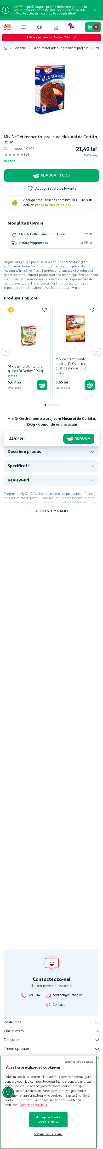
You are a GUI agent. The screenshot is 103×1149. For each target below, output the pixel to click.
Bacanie (20, 48)
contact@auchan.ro (67, 995)
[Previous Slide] (6, 351)
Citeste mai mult (54, 511)
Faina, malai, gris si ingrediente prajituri (61, 48)
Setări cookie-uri (48, 1134)
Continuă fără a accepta (79, 1062)
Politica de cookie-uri (33, 1105)
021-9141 (34, 995)
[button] (39, 27)
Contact (58, 1005)
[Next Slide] (97, 351)
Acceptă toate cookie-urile (48, 1119)
